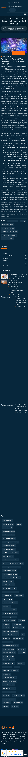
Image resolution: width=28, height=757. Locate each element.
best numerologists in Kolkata (10, 674)
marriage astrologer (18, 738)
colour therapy (6, 706)
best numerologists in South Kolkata (11, 677)
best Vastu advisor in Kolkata (9, 688)
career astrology (19, 695)
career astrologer (7, 695)
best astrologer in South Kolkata (9, 231)
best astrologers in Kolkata (9, 649)
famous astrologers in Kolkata (9, 235)
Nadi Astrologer (21, 749)
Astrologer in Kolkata (12, 221)
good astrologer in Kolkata (9, 720)
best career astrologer (8, 656)
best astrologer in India (8, 635)
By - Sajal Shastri (7, 56)
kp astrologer (6, 727)
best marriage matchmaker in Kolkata (11, 667)
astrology (22, 221)
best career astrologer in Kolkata (10, 659)
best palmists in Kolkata (8, 684)
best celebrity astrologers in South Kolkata (13, 663)
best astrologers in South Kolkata (10, 652)
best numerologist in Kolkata (9, 670)
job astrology (6, 724)
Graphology (22, 720)
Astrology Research (7, 627)
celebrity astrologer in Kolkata (10, 702)
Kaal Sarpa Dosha (17, 724)
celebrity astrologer (7, 699)
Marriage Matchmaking (8, 749)
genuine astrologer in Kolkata (10, 717)
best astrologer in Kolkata (8, 228)
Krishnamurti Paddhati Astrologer (10, 731)
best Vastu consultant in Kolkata (10, 692)
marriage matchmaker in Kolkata (10, 745)
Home (4, 27)
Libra (23, 734)
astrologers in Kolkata (8, 624)
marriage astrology (7, 742)
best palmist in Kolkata (8, 681)
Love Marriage (6, 738)
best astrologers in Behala (9, 645)
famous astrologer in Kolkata (9, 709)
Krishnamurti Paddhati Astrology (10, 734)
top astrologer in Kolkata (7, 238)
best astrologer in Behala (7, 224)
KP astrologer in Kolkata (18, 727)
